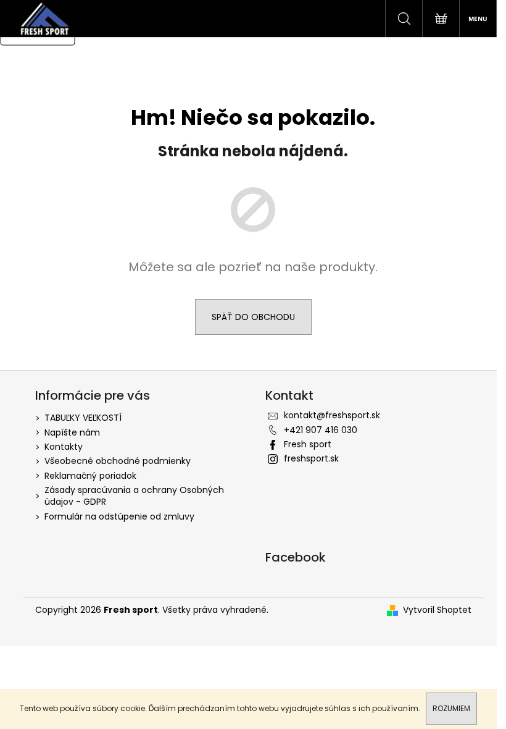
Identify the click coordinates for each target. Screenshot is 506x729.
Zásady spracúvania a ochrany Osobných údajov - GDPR (134, 496)
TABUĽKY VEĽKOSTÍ (83, 417)
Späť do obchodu (253, 317)
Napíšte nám (72, 432)
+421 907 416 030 (320, 430)
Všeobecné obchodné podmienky (117, 461)
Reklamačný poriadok (90, 476)
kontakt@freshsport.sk (332, 415)
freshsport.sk (311, 458)
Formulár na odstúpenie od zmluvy (119, 516)
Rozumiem (451, 708)
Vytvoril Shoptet (437, 610)
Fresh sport (307, 444)
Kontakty (63, 446)
